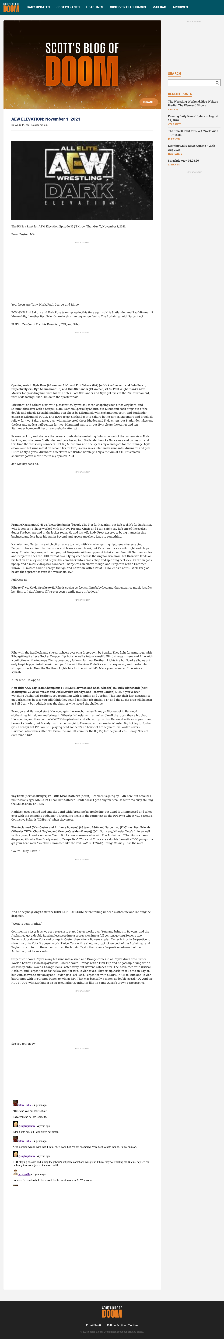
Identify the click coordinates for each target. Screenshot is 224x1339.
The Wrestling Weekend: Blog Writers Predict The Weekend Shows (193, 103)
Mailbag (159, 7)
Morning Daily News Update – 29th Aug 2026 (191, 147)
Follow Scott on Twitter (122, 1325)
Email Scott (93, 1325)
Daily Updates (38, 7)
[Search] (217, 82)
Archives (180, 7)
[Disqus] (82, 1142)
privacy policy (135, 1331)
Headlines (94, 7)
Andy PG (20, 124)
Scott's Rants (68, 7)
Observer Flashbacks (128, 7)
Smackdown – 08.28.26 (183, 160)
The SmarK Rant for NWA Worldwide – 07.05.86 (193, 133)
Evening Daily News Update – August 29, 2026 (193, 118)
